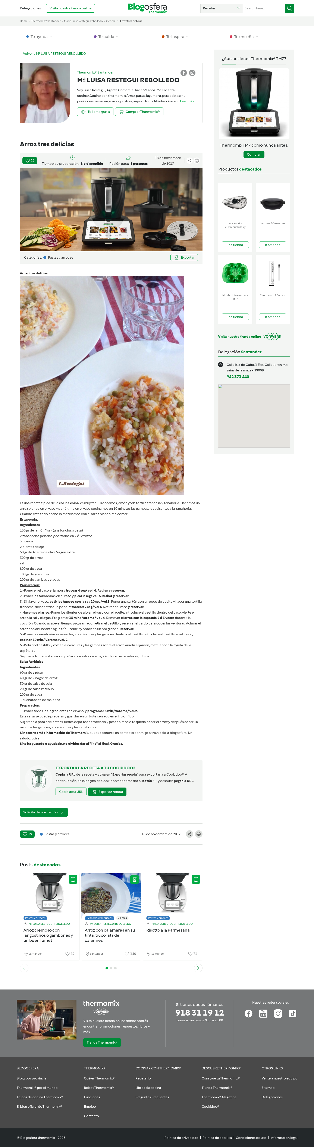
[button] (221, 8)
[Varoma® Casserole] (272, 201)
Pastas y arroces (35, 918)
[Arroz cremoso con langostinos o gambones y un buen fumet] (49, 898)
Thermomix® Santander (46, 21)
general (111, 21)
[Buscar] (289, 8)
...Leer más (186, 101)
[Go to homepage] (147, 8)
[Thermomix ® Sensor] (272, 273)
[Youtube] (263, 1014)
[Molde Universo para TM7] (235, 273)
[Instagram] (278, 1014)
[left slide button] (24, 968)
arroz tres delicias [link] (131, 21)
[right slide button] (198, 968)
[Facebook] (248, 1014)
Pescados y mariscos (100, 918)
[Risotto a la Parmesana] (172, 898)
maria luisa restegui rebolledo (83, 21)
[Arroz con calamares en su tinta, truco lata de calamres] (111, 898)
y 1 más (122, 918)
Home (24, 21)
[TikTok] (293, 1014)
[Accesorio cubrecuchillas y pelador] (235, 201)
